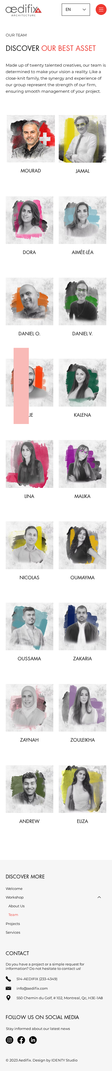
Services (13, 932)
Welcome (14, 888)
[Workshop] (99, 897)
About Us (16, 906)
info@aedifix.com (32, 988)
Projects (13, 923)
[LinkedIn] (33, 1040)
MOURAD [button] (31, 171)
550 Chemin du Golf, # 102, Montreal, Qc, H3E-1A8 (60, 998)
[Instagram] (9, 1040)
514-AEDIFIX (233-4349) (37, 979)
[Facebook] (21, 1040)
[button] (31, 138)
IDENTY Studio (64, 1060)
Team (13, 914)
